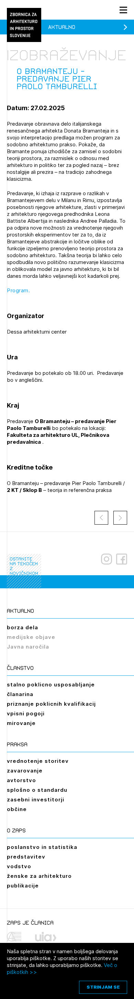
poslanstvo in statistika (42, 847)
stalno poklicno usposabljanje (51, 684)
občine (17, 809)
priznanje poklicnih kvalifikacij (51, 703)
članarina (20, 694)
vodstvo (19, 866)
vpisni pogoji (26, 713)
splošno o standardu (37, 789)
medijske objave (31, 637)
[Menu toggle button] (123, 10)
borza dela (22, 627)
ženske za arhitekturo (39, 876)
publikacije (23, 885)
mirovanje (21, 723)
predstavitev (26, 856)
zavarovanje (25, 770)
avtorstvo (21, 780)
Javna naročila (28, 646)
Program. (18, 290)
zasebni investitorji (35, 799)
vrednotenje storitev (38, 761)
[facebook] (121, 559)
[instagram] (106, 559)
